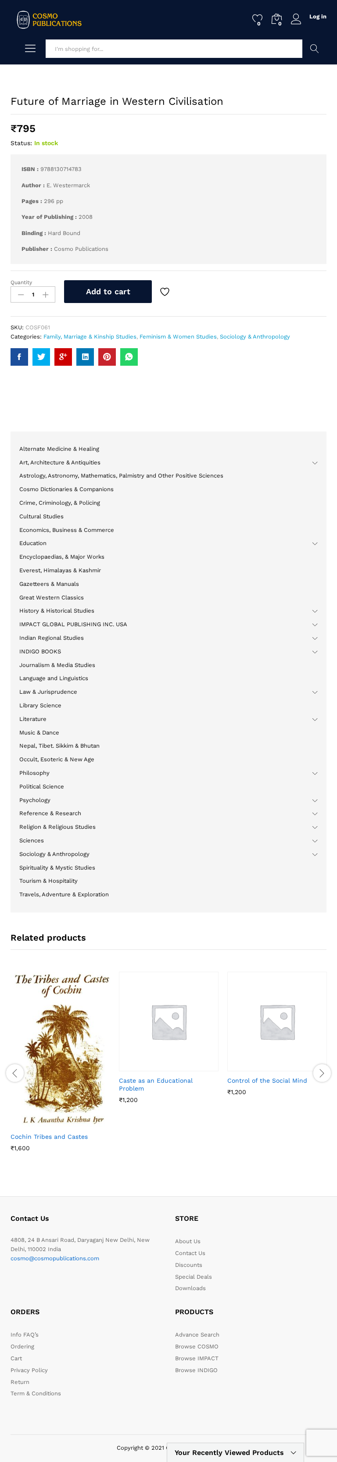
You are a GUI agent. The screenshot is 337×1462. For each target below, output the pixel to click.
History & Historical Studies (56, 610)
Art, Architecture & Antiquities (59, 462)
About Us (188, 1241)
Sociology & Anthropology (255, 336)
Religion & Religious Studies (57, 827)
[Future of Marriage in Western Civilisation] (19, 357)
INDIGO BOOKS (40, 651)
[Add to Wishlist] (165, 291)
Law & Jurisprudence (48, 691)
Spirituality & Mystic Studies (57, 867)
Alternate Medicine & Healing (59, 449)
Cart (16, 1358)
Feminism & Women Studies (178, 336)
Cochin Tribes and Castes (49, 1136)
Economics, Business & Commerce (66, 530)
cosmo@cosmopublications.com (55, 1258)
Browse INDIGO (196, 1370)
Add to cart (108, 291)
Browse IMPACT (197, 1358)
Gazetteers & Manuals (49, 584)
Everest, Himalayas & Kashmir (60, 570)
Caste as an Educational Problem (156, 1084)
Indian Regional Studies (51, 638)
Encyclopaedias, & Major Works (61, 556)
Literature (33, 719)
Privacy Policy (29, 1370)
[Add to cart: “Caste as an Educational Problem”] (147, 1066)
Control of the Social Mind (267, 1080)
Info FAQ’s (25, 1334)
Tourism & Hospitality (48, 880)
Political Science (41, 786)
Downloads (190, 1288)
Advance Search (314, 48)
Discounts (188, 1265)
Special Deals (193, 1276)
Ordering (22, 1346)
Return (20, 1382)
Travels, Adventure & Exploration (64, 894)
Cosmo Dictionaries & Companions (66, 489)
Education (33, 543)
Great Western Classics (51, 597)
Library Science (40, 705)
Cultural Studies (41, 516)
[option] (60, 1068)
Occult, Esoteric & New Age (56, 759)
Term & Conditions (36, 1393)
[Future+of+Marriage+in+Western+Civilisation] (41, 357)
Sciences (31, 840)
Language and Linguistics (53, 678)
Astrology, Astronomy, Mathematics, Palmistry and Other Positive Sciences (121, 475)
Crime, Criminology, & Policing (59, 502)
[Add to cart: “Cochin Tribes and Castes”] (39, 1122)
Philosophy (34, 773)
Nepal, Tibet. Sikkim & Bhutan (59, 745)
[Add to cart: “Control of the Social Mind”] (255, 1066)
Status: (21, 142)
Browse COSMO (197, 1346)
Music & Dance (39, 732)
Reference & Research (50, 813)
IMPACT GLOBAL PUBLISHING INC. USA (73, 624)
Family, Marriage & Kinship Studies (89, 336)
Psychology (34, 800)
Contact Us (190, 1253)
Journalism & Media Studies (57, 665)
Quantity (21, 282)
